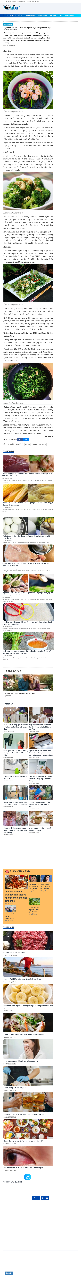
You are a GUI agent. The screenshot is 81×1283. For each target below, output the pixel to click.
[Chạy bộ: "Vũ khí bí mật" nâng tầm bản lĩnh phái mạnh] (28, 967)
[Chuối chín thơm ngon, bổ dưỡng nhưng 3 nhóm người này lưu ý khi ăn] (28, 994)
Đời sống (8, 1210)
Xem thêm (28, 1177)
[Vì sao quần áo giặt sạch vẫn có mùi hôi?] (15, 766)
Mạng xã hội (9, 1213)
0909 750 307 (10, 1268)
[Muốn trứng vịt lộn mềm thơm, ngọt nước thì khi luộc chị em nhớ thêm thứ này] (28, 526)
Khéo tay (8, 1242)
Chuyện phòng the (11, 1224)
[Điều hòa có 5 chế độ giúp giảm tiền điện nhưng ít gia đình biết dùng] (41, 766)
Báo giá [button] (9, 1273)
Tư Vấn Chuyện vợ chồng (14, 1228)
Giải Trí (43, 1208)
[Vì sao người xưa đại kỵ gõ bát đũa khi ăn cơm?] (41, 818)
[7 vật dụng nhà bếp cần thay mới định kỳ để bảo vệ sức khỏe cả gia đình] (41, 715)
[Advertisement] (42, 8)
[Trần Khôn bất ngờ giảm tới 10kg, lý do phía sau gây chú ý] (34, 878)
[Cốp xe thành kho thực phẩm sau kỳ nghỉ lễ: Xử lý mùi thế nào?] (41, 792)
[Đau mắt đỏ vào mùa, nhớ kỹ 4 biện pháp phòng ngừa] (28, 1156)
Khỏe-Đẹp (20, 15)
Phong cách (45, 1213)
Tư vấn (43, 1226)
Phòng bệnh (45, 1210)
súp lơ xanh (42, 444)
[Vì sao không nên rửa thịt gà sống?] (28, 1076)
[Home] (4, 15)
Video (60, 15)
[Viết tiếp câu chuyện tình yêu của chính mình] (28, 682)
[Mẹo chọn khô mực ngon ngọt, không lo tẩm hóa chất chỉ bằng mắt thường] (15, 818)
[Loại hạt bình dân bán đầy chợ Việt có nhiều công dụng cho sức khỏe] (16, 882)
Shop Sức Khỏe (69, 15)
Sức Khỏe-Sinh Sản (42, 15)
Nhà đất (8, 1208)
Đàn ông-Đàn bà (46, 1224)
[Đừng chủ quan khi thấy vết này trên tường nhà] (28, 1049)
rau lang (34, 444)
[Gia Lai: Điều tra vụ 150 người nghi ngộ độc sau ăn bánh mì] (10, 908)
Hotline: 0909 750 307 (33, 1)
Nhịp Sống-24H (11, 15)
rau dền (27, 444)
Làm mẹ (44, 1228)
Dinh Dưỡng (53, 15)
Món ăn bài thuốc (11, 1240)
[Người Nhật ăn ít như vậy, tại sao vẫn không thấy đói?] (28, 1129)
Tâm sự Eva (9, 1226)
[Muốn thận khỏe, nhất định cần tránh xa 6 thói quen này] (28, 1102)
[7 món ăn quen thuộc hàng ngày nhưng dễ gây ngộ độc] (28, 1022)
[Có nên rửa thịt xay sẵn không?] (28, 940)
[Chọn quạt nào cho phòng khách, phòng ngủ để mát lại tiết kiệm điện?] (15, 741)
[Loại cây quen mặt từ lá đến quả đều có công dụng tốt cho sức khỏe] (34, 901)
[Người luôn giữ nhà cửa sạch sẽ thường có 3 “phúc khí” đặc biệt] (15, 792)
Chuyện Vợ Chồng (30, 15)
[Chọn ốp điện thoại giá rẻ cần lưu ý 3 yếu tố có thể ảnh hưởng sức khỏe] (15, 715)
